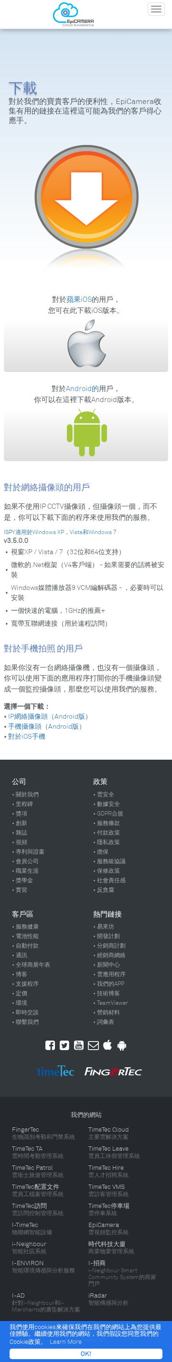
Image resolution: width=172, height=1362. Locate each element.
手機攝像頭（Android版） (46, 726)
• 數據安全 (106, 804)
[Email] (93, 1045)
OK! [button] (86, 1354)
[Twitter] (64, 1045)
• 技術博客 (106, 993)
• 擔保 (100, 851)
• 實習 (19, 890)
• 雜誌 (19, 832)
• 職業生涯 (25, 870)
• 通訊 (19, 955)
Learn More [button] (66, 1342)
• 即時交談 (25, 1012)
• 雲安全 (103, 794)
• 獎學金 (22, 880)
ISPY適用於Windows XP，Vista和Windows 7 (60, 532)
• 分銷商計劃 (109, 945)
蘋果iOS (79, 299)
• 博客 (19, 974)
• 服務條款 (106, 823)
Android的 (82, 388)
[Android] (122, 1045)
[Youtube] (79, 1045)
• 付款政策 (106, 832)
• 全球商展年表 (31, 964)
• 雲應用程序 (109, 974)
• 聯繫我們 (25, 1022)
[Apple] (107, 1045)
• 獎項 (19, 813)
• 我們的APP (108, 983)
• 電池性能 (25, 936)
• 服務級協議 (109, 861)
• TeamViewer (110, 1003)
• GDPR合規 (108, 813)
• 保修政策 (106, 870)
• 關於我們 (25, 794)
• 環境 (19, 1003)
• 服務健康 (25, 926)
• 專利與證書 (28, 851)
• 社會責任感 (109, 880)
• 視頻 (19, 842)
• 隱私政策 (106, 842)
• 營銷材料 (106, 1012)
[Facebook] (50, 1045)
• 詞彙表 (103, 1022)
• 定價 (19, 993)
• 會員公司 (25, 861)
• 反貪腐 (103, 890)
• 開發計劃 (106, 936)
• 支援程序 (25, 983)
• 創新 (19, 823)
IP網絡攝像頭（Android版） (49, 716)
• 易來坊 (103, 926)
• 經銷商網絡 (109, 955)
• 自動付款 (25, 945)
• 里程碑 (22, 804)
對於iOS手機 (26, 737)
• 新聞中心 (106, 964)
